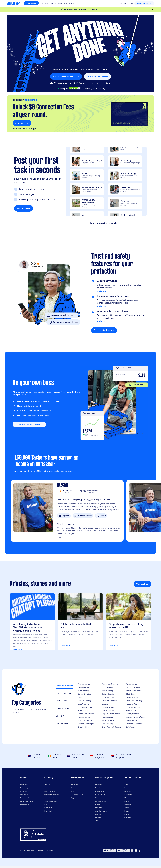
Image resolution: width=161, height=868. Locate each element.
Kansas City (128, 791)
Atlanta (126, 785)
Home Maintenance (64, 685)
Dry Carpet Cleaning (134, 700)
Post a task (31, 3)
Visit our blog (142, 584)
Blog (45, 804)
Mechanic (98, 814)
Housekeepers (107, 717)
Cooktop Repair (108, 697)
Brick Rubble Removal (134, 691)
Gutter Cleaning (108, 710)
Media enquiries (49, 791)
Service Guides (25, 798)
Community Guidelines (51, 795)
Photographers (100, 795)
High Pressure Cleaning (111, 714)
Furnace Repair (108, 707)
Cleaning (81, 697)
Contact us (48, 808)
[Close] (152, 9)
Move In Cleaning (108, 720)
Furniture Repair (84, 710)
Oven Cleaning (131, 720)
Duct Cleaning (83, 704)
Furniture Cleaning (133, 707)
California (127, 818)
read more (101, 291)
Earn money (24, 788)
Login (72, 791)
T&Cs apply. (32, 129)
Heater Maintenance (86, 714)
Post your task (23, 208)
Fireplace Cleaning (133, 704)
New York (127, 801)
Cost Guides (61, 700)
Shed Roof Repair (84, 727)
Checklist (60, 716)
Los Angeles (128, 795)
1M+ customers (60, 83)
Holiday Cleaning (132, 714)
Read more (17, 650)
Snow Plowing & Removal (112, 727)
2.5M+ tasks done (81, 83)
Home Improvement (64, 693)
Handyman (98, 785)
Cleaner (98, 798)
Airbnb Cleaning (84, 684)
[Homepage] (13, 3)
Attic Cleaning (131, 684)
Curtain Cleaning (84, 700)
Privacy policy (48, 811)
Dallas (126, 788)
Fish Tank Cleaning (85, 707)
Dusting (105, 704)
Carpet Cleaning (84, 694)
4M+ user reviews (103, 83)
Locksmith (98, 808)
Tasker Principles (49, 798)
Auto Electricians (101, 811)
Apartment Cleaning (110, 684)
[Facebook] (132, 850)
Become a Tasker (144, 3)
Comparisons (62, 723)
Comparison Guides (26, 801)
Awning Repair (83, 687)
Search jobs (24, 791)
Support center (76, 798)
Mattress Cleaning (85, 720)
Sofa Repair (130, 727)
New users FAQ (25, 804)
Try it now (93, 9)
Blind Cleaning (83, 691)
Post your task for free (104, 330)
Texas (126, 821)
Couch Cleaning (132, 697)
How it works (24, 785)
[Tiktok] (140, 850)
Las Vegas (127, 804)
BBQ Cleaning (107, 687)
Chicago (127, 814)
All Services (99, 821)
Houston (127, 811)
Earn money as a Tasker (97, 76)
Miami (126, 798)
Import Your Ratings (77, 795)
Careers (47, 788)
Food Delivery (99, 791)
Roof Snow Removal (134, 724)
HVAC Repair (131, 710)
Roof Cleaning (107, 724)
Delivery (98, 818)
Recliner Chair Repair (86, 724)
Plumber (98, 804)
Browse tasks (75, 788)
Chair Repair (131, 694)
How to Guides (62, 708)
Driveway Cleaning (109, 700)
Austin (126, 808)
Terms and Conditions (51, 801)
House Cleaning (84, 717)
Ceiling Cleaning (108, 694)
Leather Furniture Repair (135, 717)
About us (47, 785)
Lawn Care (98, 788)
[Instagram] (136, 850)
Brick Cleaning (107, 691)
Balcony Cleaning (133, 687)
